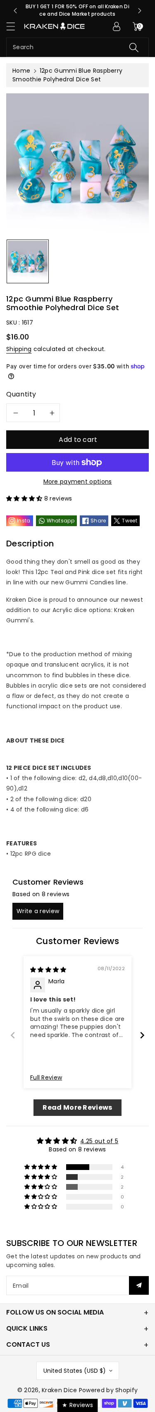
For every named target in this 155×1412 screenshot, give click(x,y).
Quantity (21, 394)
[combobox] (77, 47)
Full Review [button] (46, 1078)
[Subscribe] (139, 1285)
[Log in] (116, 26)
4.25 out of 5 (99, 1141)
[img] (48, 970)
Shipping (18, 349)
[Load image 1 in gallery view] (27, 261)
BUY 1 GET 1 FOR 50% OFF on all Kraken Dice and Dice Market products (77, 10)
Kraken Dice (59, 1390)
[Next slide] (140, 11)
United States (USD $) (74, 1371)
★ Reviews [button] (77, 1405)
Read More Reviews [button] (77, 1107)
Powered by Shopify (108, 1390)
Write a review (38, 911)
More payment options (77, 481)
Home (21, 70)
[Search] (133, 47)
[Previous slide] (15, 11)
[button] (14, 26)
